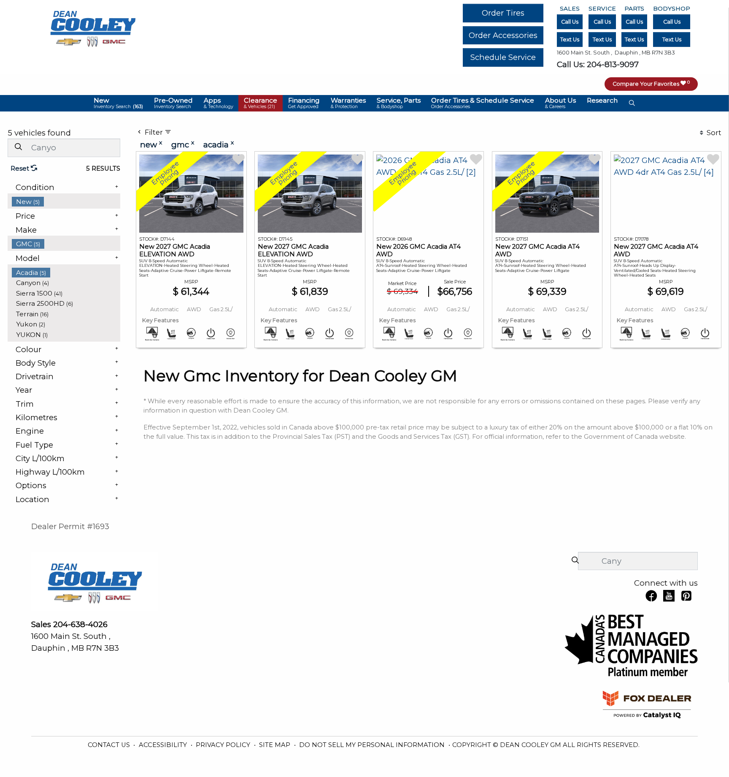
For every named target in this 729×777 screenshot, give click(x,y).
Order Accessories (503, 35)
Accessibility (164, 745)
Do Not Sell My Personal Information (372, 745)
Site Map (275, 745)
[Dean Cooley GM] (92, 26)
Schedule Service (503, 57)
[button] (118, 103)
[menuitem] (66, 201)
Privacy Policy (224, 745)
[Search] (18, 147)
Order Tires (503, 13)
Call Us (569, 22)
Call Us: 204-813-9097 (598, 64)
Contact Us (110, 745)
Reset (21, 168)
